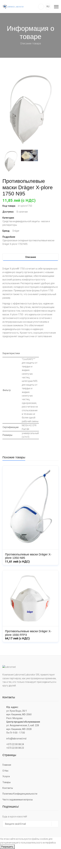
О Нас (5, 770)
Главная (6, 765)
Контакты (7, 788)
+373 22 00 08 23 (15, 748)
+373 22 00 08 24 (15, 744)
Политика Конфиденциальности (19, 793)
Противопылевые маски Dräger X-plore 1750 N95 (27, 187)
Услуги (6, 776)
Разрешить (7, 846)
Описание (30, 257)
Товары (6, 782)
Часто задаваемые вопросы (17, 799)
